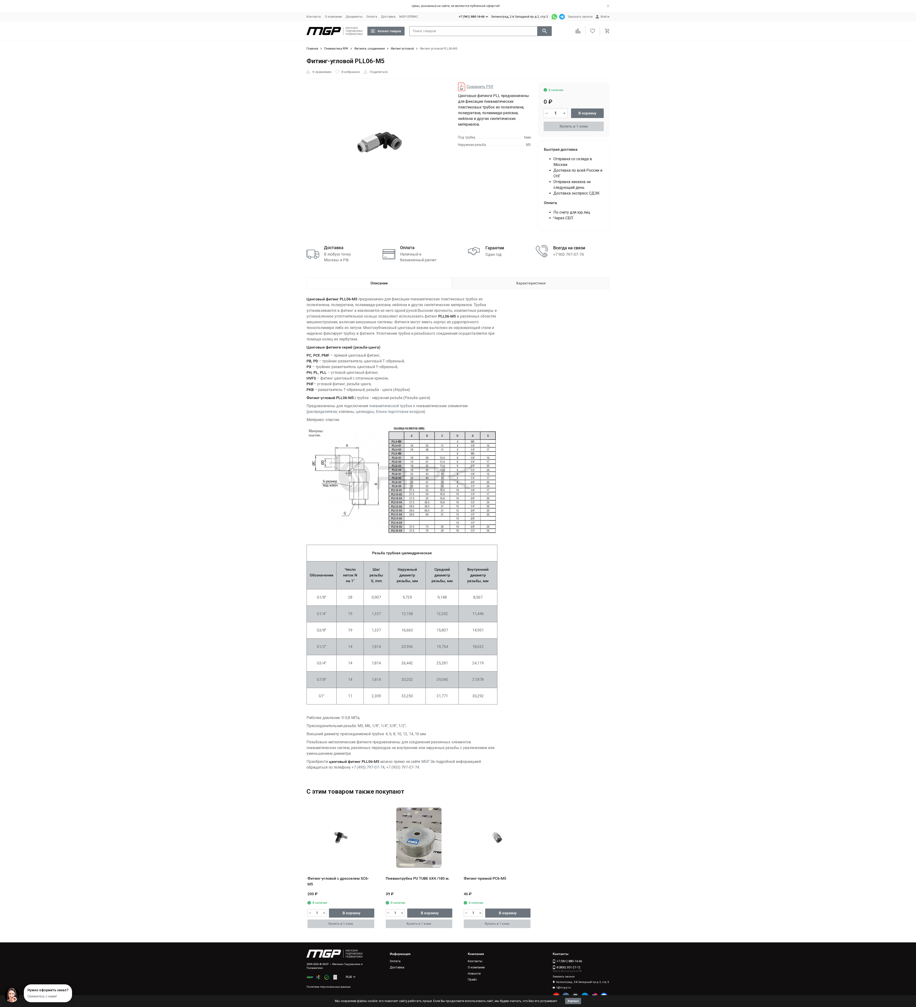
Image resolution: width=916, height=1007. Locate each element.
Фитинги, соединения (369, 48)
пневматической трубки (390, 406)
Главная (312, 48)
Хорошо (573, 1001)
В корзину (587, 113)
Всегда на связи (569, 247)
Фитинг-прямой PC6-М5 (485, 878)
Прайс (472, 979)
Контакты (314, 16)
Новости (474, 973)
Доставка (388, 16)
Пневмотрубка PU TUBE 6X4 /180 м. (417, 878)
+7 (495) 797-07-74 (368, 767)
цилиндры (365, 411)
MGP (425, 761)
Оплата (371, 16)
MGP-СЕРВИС (408, 16)
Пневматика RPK (336, 48)
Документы (354, 16)
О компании (333, 16)
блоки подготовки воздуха (400, 411)
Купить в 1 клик (574, 126)
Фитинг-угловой (402, 48)
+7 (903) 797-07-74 (402, 767)
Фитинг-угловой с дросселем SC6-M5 (338, 881)
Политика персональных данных (328, 986)
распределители (322, 411)
